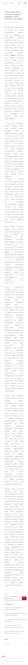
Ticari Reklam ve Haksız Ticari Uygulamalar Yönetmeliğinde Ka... (14, 626)
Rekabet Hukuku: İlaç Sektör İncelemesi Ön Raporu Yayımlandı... (15, 614)
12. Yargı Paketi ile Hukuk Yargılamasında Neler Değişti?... (15, 620)
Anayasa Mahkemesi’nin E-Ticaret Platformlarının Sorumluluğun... (14, 632)
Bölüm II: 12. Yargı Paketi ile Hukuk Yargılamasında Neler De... (13, 608)
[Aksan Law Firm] (8, 3)
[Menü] (19, 3)
